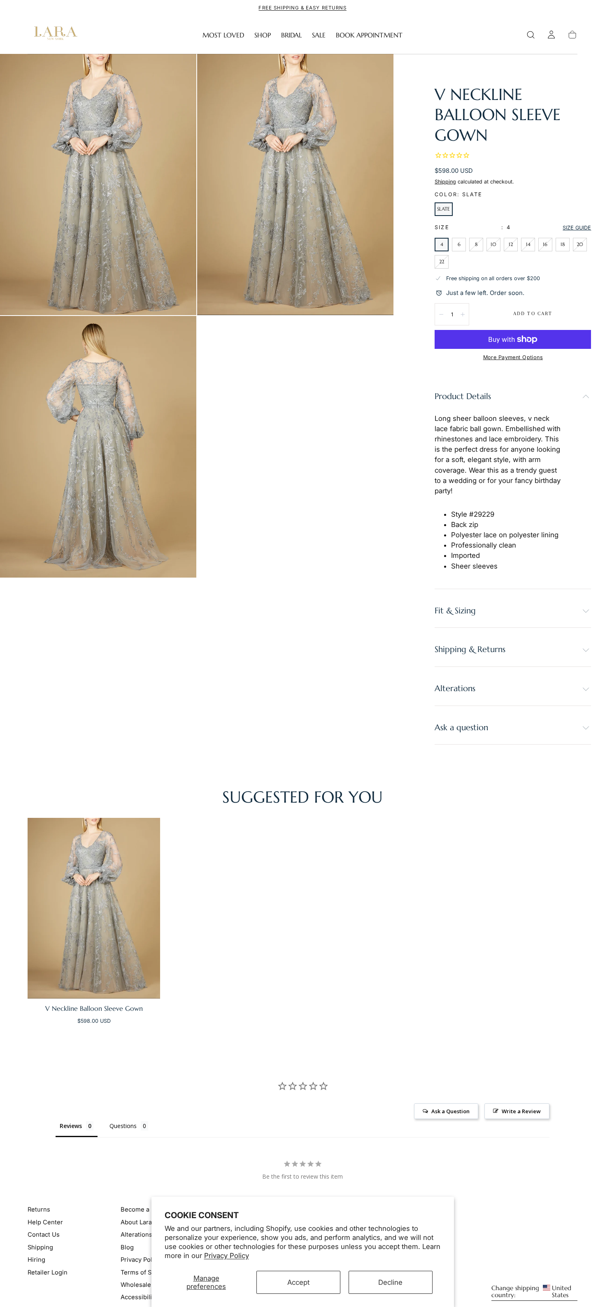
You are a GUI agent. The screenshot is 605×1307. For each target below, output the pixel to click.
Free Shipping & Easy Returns (302, 8)
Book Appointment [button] (369, 35)
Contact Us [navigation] (44, 1234)
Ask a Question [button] (450, 1111)
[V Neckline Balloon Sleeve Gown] (94, 908)
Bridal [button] (291, 35)
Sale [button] (319, 35)
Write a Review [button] (521, 1111)
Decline (390, 1282)
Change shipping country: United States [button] (531, 1292)
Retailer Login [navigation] (47, 1272)
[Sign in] (551, 35)
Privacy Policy (226, 1255)
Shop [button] (262, 35)
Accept (298, 1282)
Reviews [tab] (71, 1126)
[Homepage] (54, 34)
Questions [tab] (123, 1126)
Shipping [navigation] (40, 1247)
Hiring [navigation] (36, 1259)
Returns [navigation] (39, 1209)
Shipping (445, 182)
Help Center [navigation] (45, 1222)
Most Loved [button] (223, 35)
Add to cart (532, 313)
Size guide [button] (577, 228)
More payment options (513, 357)
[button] (531, 35)
